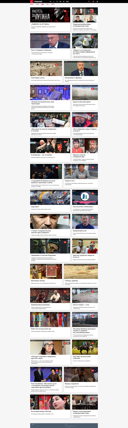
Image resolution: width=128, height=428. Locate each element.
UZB (63, 1)
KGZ (53, 1)
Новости (31, 4)
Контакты (32, 424)
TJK (57, 1)
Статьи (37, 4)
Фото (48, 4)
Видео (43, 4)
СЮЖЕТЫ (52, 4)
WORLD (67, 1)
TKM (60, 1)
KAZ (50, 1)
